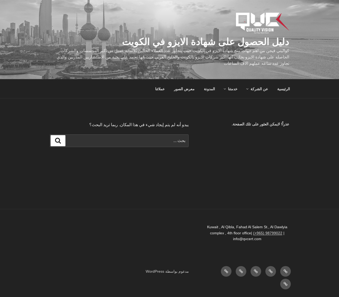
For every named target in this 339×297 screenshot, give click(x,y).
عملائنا (160, 89)
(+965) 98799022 (267, 233)
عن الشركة (259, 89)
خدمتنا (233, 89)
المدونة (209, 89)
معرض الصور (184, 89)
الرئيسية (283, 89)
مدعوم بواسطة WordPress (167, 271)
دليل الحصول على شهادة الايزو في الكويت (205, 41)
